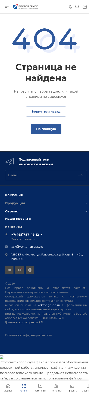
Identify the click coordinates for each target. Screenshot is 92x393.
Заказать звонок (23, 239)
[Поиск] (77, 7)
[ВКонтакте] (9, 270)
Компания (14, 195)
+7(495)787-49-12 (25, 234)
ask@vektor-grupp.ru (27, 247)
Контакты (13, 227)
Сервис (11, 211)
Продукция (15, 203)
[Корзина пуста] (84, 7)
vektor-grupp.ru (49, 305)
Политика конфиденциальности (28, 335)
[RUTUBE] (19, 270)
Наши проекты (18, 219)
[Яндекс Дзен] (30, 270)
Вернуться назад (46, 111)
